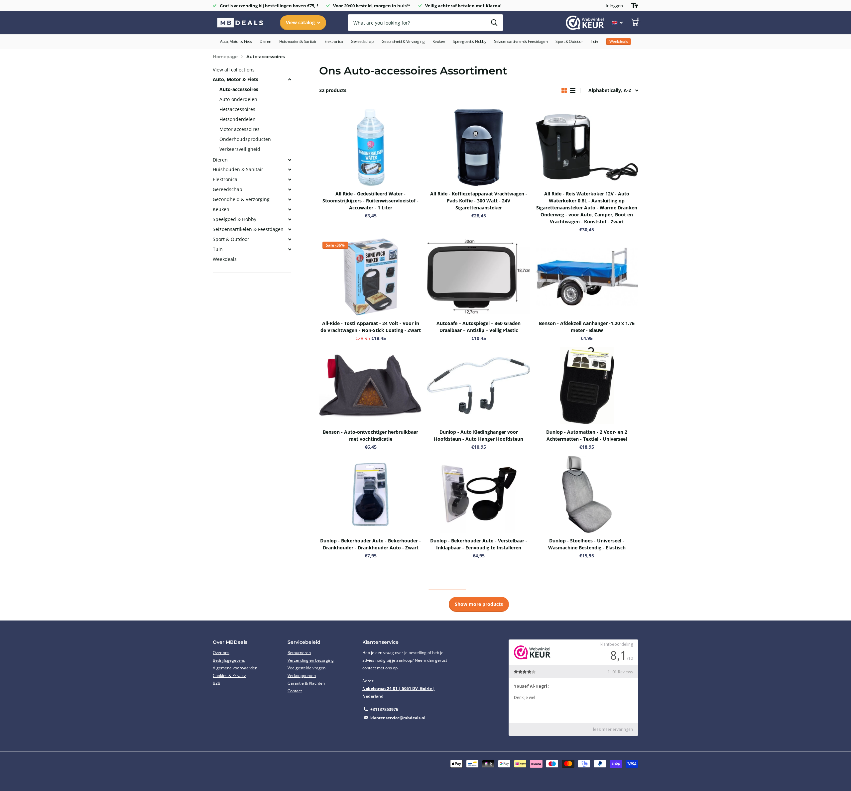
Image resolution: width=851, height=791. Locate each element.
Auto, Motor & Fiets (236, 41)
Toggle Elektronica (289, 179)
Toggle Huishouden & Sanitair (289, 169)
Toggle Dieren (289, 160)
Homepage (225, 56)
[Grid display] (564, 90)
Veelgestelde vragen (306, 668)
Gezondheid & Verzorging (403, 41)
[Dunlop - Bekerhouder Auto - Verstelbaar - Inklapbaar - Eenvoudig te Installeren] (478, 494)
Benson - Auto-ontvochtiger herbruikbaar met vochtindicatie (370, 435)
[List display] (572, 90)
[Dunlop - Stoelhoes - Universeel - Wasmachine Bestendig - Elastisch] (587, 494)
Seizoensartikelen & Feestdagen (520, 41)
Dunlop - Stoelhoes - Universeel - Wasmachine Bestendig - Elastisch (587, 544)
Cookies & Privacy (229, 675)
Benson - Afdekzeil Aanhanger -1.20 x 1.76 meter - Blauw (587, 326)
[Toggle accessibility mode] (634, 5)
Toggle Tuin (289, 249)
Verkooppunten (302, 675)
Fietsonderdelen (237, 119)
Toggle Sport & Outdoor (289, 239)
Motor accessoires (239, 129)
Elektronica (333, 41)
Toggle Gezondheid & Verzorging (289, 199)
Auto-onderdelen (238, 99)
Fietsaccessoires (237, 109)
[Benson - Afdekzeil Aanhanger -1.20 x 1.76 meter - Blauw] (587, 276)
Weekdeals (225, 259)
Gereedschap (362, 41)
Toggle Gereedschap (289, 189)
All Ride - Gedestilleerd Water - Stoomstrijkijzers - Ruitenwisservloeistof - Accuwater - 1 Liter (370, 200)
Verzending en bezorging (311, 660)
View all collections (234, 69)
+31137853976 (384, 709)
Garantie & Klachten (306, 683)
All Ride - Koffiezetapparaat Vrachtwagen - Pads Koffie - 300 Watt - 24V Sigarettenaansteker (478, 200)
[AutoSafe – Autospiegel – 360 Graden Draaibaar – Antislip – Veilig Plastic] (478, 276)
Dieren (265, 41)
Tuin (594, 41)
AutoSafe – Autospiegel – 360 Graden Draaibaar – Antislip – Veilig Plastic (478, 326)
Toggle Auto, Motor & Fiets (289, 79)
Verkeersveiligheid (239, 149)
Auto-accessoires (238, 89)
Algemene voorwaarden (235, 668)
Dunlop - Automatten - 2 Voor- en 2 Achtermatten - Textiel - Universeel (586, 435)
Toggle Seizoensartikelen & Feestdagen (289, 229)
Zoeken (494, 22)
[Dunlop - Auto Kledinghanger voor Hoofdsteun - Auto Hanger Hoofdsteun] (478, 385)
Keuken (438, 41)
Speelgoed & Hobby (469, 41)
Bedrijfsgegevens (229, 660)
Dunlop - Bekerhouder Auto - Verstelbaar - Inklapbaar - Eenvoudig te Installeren (478, 544)
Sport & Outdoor (569, 41)
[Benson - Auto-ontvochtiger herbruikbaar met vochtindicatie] (370, 385)
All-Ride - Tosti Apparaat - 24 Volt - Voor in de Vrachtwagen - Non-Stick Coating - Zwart (370, 326)
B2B (216, 683)
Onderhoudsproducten (245, 139)
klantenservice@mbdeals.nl (398, 718)
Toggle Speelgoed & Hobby (289, 219)
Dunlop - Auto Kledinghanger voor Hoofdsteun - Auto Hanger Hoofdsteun (478, 435)
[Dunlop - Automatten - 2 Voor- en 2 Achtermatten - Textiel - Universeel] (587, 385)
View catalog (301, 22)
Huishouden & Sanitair (297, 41)
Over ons (221, 652)
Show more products (479, 604)
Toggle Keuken (289, 209)
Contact (295, 691)
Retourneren (299, 652)
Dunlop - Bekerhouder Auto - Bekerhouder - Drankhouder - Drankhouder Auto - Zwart (370, 544)
